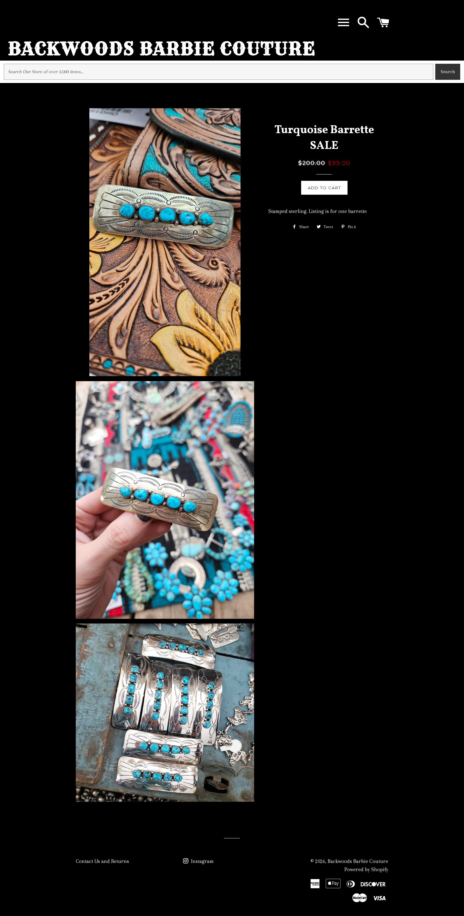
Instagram (202, 861)
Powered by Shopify (366, 869)
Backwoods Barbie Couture (161, 48)
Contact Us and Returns (102, 861)
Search (448, 71)
